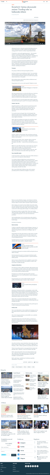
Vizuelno (14, 467)
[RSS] (35, 466)
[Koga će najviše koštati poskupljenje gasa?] (16, 285)
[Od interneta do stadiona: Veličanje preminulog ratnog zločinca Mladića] (6, 375)
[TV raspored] (37, 466)
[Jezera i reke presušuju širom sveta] (27, 388)
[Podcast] (44, 1)
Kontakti (2, 471)
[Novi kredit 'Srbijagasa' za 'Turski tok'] (16, 88)
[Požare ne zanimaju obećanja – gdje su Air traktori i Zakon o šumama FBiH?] (43, 378)
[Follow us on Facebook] (26, 466)
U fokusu (3, 403)
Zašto (13, 4)
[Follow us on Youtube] (30, 466)
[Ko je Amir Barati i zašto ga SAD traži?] (41, 409)
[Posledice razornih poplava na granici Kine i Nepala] (27, 380)
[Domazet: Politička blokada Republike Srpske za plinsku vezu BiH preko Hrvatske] (16, 246)
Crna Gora (36, 414)
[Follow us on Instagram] (33, 466)
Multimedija (29, 373)
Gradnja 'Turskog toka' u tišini (11, 23)
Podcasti (40, 373)
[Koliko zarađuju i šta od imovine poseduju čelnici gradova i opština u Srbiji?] (25, 424)
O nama (2, 465)
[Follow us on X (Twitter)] (28, 466)
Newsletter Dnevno (16, 471)
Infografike (3, 414)
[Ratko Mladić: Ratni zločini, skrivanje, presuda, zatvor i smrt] (43, 391)
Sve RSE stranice (3, 467)
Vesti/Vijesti (16, 373)
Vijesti (14, 465)
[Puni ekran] (44, 44)
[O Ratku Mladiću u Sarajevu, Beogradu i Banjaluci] (27, 376)
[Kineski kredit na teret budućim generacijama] (16, 129)
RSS (1, 469)
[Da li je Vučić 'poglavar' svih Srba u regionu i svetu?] (41, 424)
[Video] (47, 1)
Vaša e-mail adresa (5, 447)
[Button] (36, 17)
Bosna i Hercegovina (21, 414)
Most (35, 429)
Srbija (18, 429)
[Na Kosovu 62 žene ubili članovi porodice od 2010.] (27, 384)
